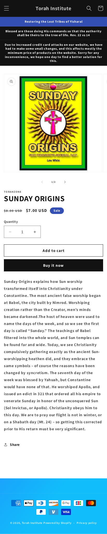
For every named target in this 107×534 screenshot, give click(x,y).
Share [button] (15, 444)
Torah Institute (32, 523)
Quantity (11, 221)
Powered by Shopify (57, 523)
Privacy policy (87, 523)
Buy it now (53, 265)
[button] (6, 8)
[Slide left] (42, 182)
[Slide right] (65, 182)
